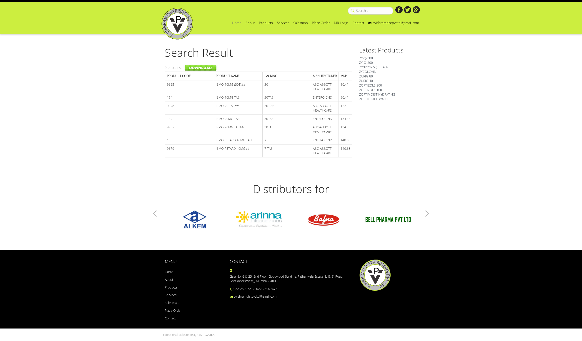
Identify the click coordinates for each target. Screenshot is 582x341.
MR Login (341, 22)
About (250, 22)
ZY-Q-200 (366, 60)
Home (236, 22)
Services (283, 22)
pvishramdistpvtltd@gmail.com (395, 22)
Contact (358, 22)
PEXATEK (209, 335)
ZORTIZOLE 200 (370, 82)
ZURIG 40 (366, 78)
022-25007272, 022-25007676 (255, 288)
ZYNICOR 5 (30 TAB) (373, 64)
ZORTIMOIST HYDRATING (377, 92)
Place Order (321, 22)
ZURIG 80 (366, 73)
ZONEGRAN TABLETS (374, 101)
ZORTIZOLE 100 (370, 87)
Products (266, 22)
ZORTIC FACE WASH (373, 96)
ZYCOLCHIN (367, 69)
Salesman (300, 22)
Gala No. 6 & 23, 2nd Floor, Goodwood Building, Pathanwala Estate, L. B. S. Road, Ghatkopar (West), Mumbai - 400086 (286, 278)
